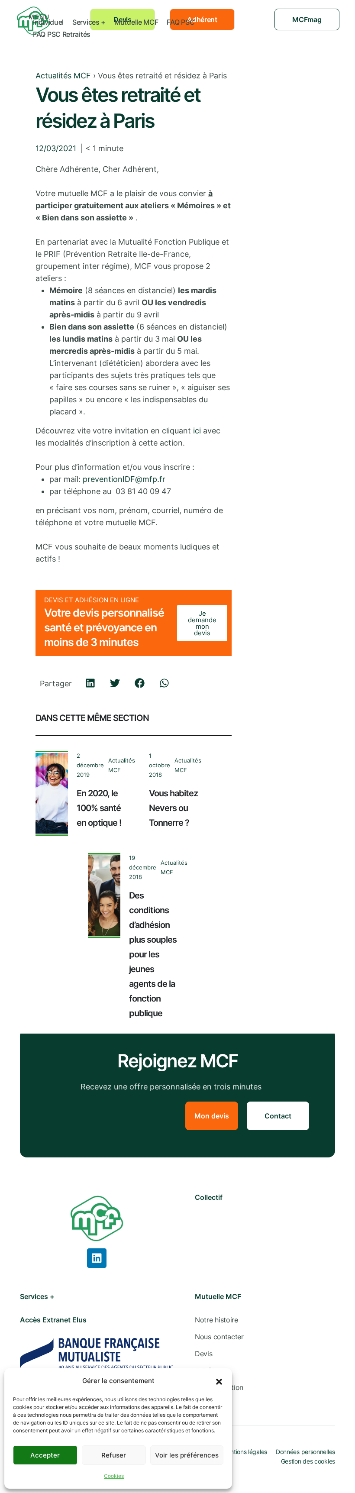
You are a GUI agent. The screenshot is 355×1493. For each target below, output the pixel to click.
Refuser (113, 1455)
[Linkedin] (96, 1258)
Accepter (45, 1455)
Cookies (114, 1476)
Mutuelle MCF (136, 22)
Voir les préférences (187, 1455)
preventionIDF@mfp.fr (124, 479)
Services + (89, 22)
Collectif (209, 1197)
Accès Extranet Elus (53, 1319)
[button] (219, 1381)
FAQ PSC (180, 22)
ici (197, 430)
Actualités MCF (63, 75)
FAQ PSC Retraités (61, 34)
